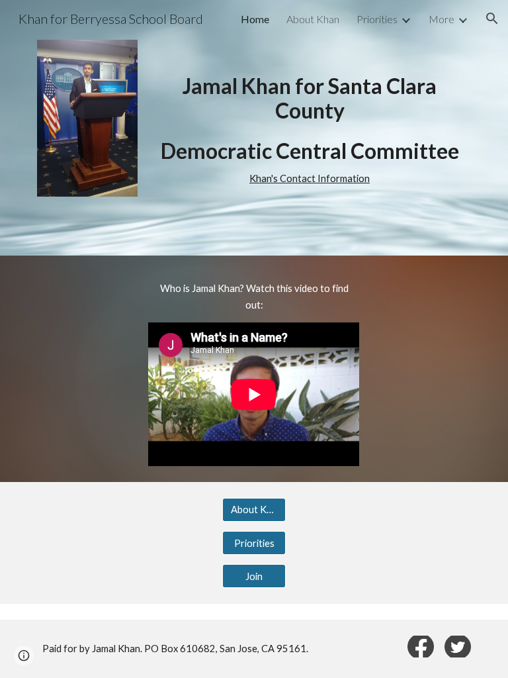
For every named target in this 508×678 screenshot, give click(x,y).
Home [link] (255, 19)
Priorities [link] (377, 19)
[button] (492, 18)
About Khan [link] (312, 19)
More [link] (441, 19)
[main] (309, 128)
